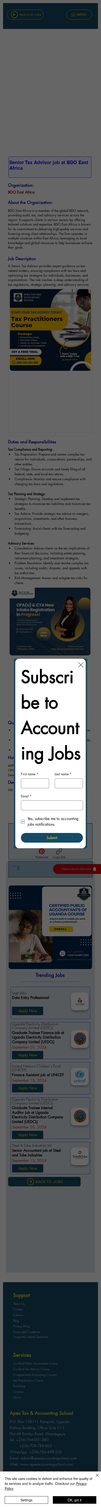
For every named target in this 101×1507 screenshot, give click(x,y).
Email (26, 796)
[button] (80, 665)
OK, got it (75, 1500)
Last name (63, 774)
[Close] (94, 1478)
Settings (26, 1500)
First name (29, 774)
